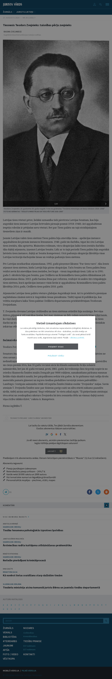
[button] (56, 355)
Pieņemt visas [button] (56, 347)
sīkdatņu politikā (77, 337)
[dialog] (56, 339)
